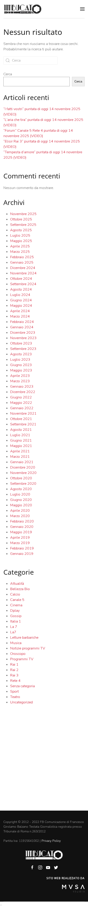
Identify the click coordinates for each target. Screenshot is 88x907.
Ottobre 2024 (21, 278)
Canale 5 (17, 599)
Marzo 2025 (20, 251)
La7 (13, 632)
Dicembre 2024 (22, 267)
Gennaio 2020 (21, 526)
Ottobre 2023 (21, 343)
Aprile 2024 (20, 311)
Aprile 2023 (20, 375)
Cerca (7, 74)
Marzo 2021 (20, 456)
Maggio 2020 (21, 505)
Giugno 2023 (21, 364)
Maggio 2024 (21, 305)
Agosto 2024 (21, 289)
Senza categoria (22, 686)
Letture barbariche (24, 637)
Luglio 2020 (20, 494)
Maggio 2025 (21, 240)
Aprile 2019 (20, 537)
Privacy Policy (51, 841)
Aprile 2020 (20, 510)
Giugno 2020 (21, 499)
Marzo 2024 (20, 316)
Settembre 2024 (23, 284)
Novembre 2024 (23, 273)
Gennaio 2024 (21, 327)
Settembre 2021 (23, 424)
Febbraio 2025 (22, 257)
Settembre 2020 (23, 483)
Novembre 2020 (23, 472)
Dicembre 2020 (22, 467)
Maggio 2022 (21, 402)
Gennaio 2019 (21, 553)
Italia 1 (15, 621)
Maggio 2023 (21, 370)
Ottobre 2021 (21, 418)
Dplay (15, 610)
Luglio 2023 (20, 359)
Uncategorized (21, 702)
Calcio (15, 594)
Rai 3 (14, 675)
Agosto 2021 (21, 429)
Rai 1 (14, 664)
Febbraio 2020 (22, 521)
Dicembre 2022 (22, 391)
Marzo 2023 (20, 381)
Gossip (15, 616)
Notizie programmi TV (27, 648)
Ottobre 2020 (21, 478)
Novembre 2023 (23, 338)
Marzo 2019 (20, 542)
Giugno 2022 (21, 397)
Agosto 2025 (21, 230)
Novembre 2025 (23, 213)
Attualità (17, 583)
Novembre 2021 (23, 413)
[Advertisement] (44, 764)
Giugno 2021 (21, 440)
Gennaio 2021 (21, 462)
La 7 (13, 626)
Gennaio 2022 (21, 408)
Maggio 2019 (21, 532)
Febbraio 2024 (22, 321)
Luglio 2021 (20, 435)
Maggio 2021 (21, 445)
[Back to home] (22, 9)
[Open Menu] (82, 9)
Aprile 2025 (20, 246)
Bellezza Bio (20, 589)
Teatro (15, 696)
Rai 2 (14, 669)
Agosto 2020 (21, 489)
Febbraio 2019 (22, 548)
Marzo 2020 (20, 516)
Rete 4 (15, 680)
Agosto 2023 (21, 354)
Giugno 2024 (21, 300)
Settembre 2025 (23, 224)
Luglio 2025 (20, 235)
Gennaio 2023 (21, 386)
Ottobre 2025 (21, 219)
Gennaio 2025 (21, 262)
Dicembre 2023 (22, 332)
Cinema (16, 605)
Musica (15, 642)
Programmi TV (21, 659)
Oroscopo (17, 653)
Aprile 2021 (20, 451)
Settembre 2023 (23, 348)
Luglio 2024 (20, 294)
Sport (14, 691)
